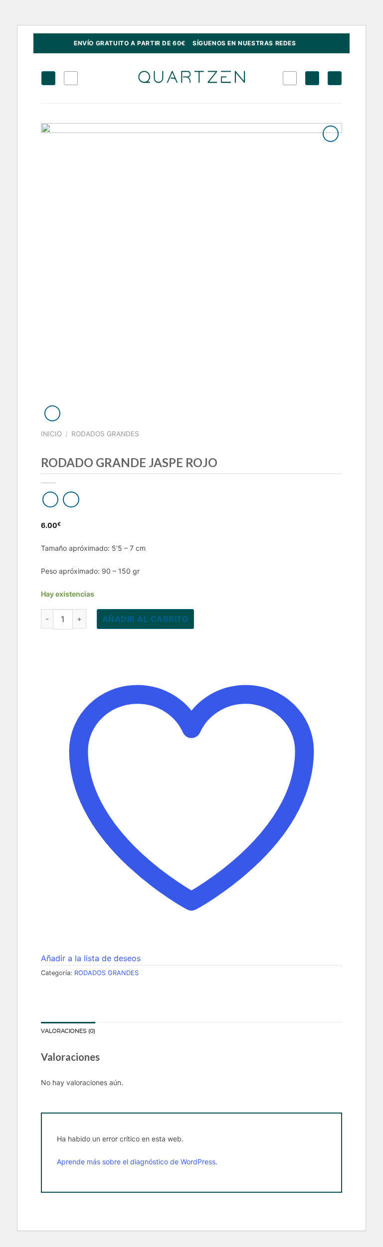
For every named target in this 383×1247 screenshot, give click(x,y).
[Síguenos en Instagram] (304, 43)
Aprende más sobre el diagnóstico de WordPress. (137, 1161)
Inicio (51, 434)
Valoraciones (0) (68, 1030)
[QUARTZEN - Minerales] (192, 78)
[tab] (68, 1031)
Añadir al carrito (145, 619)
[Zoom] (52, 413)
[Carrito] (335, 78)
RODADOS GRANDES (105, 434)
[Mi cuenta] (312, 78)
